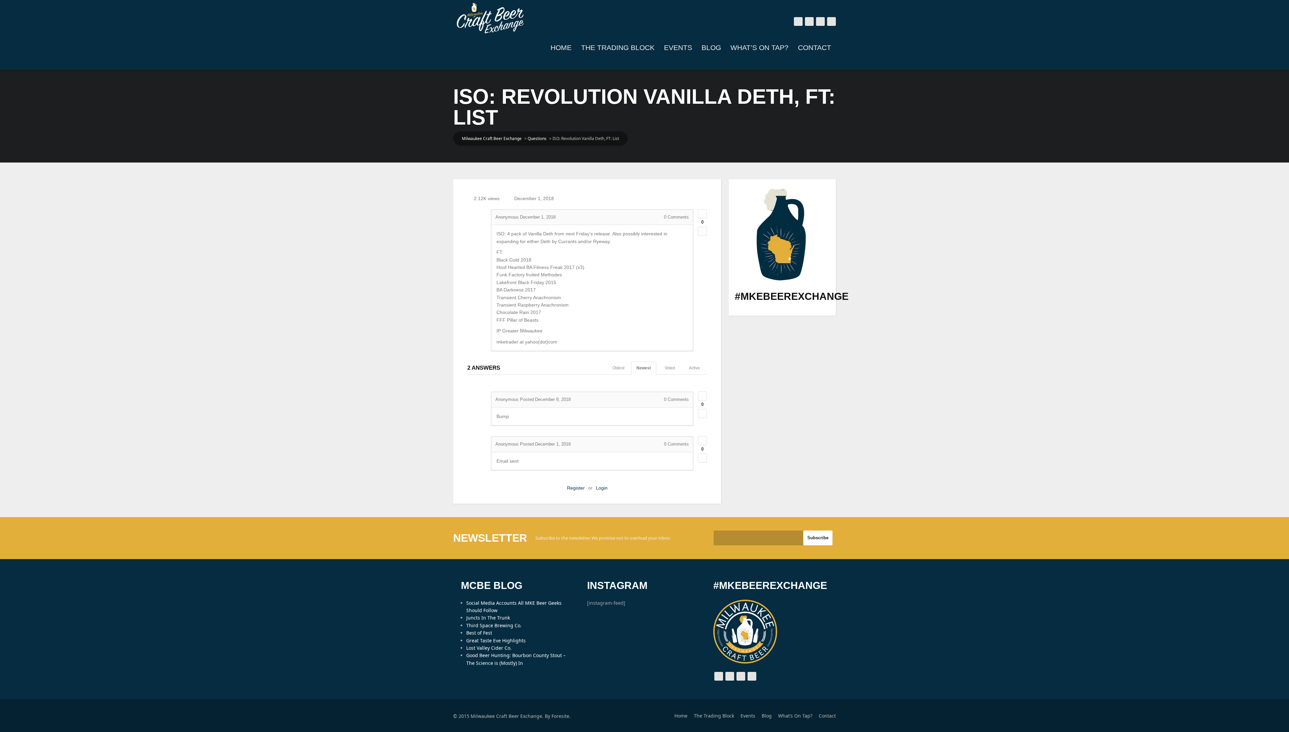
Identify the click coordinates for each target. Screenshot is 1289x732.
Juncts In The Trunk (488, 617)
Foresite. (561, 716)
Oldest (618, 368)
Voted (670, 368)
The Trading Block (618, 47)
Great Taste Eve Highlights (496, 640)
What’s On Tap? (759, 47)
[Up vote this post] (702, 213)
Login (602, 488)
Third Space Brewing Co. (494, 625)
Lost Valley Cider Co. (489, 648)
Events (678, 47)
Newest (643, 368)
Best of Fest (479, 633)
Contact (814, 47)
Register (576, 488)
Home (561, 47)
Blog (711, 47)
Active (694, 368)
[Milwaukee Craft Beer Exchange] (490, 18)
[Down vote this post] (702, 231)
